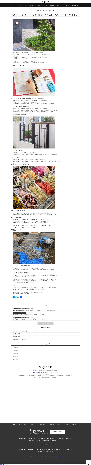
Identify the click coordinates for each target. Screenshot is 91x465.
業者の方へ (59, 5)
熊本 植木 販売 (16, 334)
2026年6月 (15, 353)
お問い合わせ (75, 5)
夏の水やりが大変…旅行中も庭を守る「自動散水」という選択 (28, 314)
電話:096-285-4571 (38, 372)
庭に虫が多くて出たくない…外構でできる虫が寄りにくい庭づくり (29, 319)
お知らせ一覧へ (45, 323)
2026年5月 (15, 356)
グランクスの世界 (22, 5)
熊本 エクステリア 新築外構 (45, 11)
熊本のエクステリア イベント (20, 339)
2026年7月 (15, 350)
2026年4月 (15, 359)
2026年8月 (15, 347)
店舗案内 (52, 5)
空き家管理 (67, 5)
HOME (14, 5)
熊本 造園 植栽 (16, 336)
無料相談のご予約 (57, 431)
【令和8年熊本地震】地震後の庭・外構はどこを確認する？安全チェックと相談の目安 (34, 310)
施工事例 (31, 5)
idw (61, 456)
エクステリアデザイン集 (42, 5)
